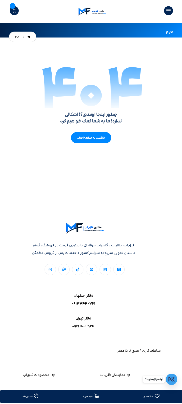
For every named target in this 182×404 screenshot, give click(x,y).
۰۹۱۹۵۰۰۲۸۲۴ (83, 326)
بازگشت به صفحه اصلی (91, 138)
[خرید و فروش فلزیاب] (91, 11)
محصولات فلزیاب (36, 374)
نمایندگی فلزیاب (112, 374)
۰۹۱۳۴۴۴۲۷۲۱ (83, 303)
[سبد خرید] (14, 10)
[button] (119, 269)
